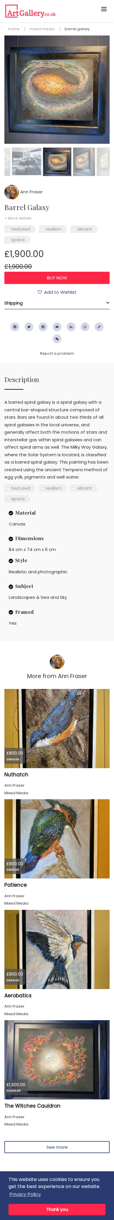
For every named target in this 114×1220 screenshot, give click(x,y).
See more (57, 1147)
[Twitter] (29, 326)
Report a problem (57, 353)
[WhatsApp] (85, 326)
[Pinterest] (43, 326)
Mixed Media (42, 28)
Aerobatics (18, 995)
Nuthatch (16, 774)
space (18, 239)
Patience (15, 884)
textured (20, 229)
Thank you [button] (57, 1209)
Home (14, 28)
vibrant (84, 229)
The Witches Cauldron (32, 1105)
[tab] (57, 303)
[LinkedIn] (71, 326)
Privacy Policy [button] (25, 1194)
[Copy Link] (99, 326)
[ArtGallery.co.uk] (45, 11)
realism (53, 229)
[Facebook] (15, 326)
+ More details (18, 218)
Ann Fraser (31, 192)
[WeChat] (57, 338)
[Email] (57, 326)
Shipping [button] (13, 303)
